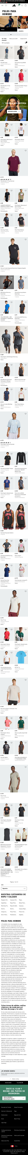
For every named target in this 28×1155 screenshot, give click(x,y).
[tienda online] (14, 6)
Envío (2, 1118)
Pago (15, 1111)
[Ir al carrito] (25, 5)
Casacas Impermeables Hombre (23, 906)
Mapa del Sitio (17, 1115)
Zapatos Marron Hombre (21, 915)
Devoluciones (4, 1115)
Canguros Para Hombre (4, 912)
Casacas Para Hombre (13, 900)
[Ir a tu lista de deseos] (6, 5)
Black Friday (17, 1118)
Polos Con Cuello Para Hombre (22, 912)
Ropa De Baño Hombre (14, 906)
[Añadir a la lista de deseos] (11, 48)
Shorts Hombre (3, 909)
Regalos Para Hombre (4, 900)
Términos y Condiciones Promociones (6, 1136)
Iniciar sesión (8, 1082)
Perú (16, 1146)
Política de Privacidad (19, 1135)
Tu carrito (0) (20, 1082)
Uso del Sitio (17, 1140)
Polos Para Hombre (13, 912)
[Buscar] (22, 5)
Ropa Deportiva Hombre (21, 900)
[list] (14, 39)
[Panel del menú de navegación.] (2, 5)
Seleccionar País (5, 1140)
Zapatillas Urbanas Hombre (3, 903)
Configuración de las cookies (6, 1131)
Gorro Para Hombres (4, 915)
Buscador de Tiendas (6, 1107)
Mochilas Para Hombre (5, 906)
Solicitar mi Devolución (6, 1111)
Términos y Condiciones (19, 1130)
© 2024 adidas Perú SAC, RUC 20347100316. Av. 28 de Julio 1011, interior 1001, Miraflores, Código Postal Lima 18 (14, 1152)
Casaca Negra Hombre (22, 909)
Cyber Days (3, 1122)
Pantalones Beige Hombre (14, 915)
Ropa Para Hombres (13, 903)
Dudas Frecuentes (18, 1107)
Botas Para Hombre (22, 903)
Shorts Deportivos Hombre (13, 909)
